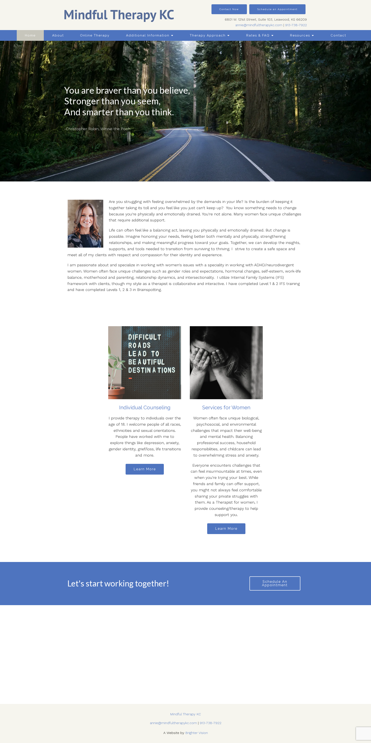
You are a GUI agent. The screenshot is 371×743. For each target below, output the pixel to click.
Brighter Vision (196, 733)
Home (30, 35)
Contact (338, 35)
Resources (300, 35)
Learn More (145, 469)
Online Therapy (94, 35)
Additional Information (147, 35)
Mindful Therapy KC (185, 714)
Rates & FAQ (258, 35)
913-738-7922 (296, 25)
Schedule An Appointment (275, 583)
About (58, 35)
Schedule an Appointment (277, 9)
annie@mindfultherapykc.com (258, 25)
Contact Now (229, 9)
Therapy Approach (208, 35)
